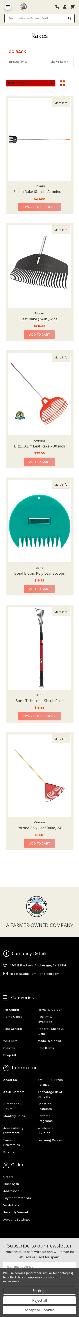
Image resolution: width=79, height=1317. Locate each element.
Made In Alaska (49, 1041)
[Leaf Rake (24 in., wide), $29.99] (39, 266)
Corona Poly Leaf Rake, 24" (40, 827)
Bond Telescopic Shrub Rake (39, 700)
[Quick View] (65, 102)
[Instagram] (15, 984)
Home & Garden (50, 1010)
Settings (39, 1290)
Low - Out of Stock (39, 207)
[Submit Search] (70, 18)
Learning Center (50, 1140)
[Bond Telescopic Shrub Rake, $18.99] (39, 648)
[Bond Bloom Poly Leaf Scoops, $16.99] (39, 521)
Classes (9, 1048)
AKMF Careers (13, 1092)
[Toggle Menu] (7, 6)
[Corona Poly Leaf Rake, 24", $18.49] (39, 775)
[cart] (72, 7)
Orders (8, 1177)
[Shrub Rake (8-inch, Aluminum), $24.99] (39, 139)
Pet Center (11, 1010)
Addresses (11, 1191)
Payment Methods (17, 1198)
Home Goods (13, 1017)
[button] (40, 61)
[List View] (71, 83)
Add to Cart (39, 334)
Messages (11, 1184)
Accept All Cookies (40, 1310)
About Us (10, 1080)
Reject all (39, 1300)
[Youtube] (23, 984)
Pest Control (12, 1029)
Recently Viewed (15, 1212)
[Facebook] (6, 984)
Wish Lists (11, 1205)
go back (17, 52)
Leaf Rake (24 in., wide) (39, 319)
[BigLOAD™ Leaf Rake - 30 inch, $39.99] (39, 394)
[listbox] (31, 83)
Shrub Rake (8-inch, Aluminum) (39, 191)
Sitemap (9, 1152)
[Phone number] (58, 7)
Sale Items (46, 1048)
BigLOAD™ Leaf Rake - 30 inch (39, 446)
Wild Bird (10, 1041)
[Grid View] (62, 83)
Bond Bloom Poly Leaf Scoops (39, 573)
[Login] (66, 7)
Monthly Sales (14, 1116)
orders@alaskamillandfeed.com (34, 974)
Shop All (9, 1055)
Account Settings (16, 1219)
